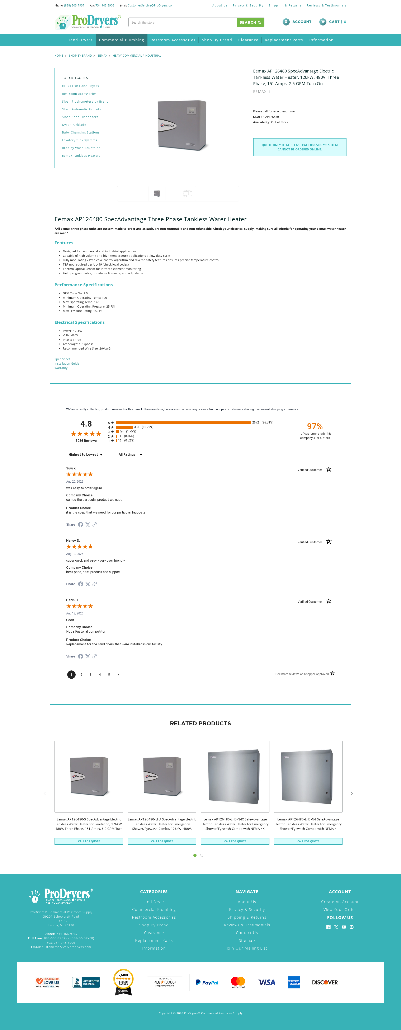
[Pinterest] (351, 927)
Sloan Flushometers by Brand (85, 101)
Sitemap (247, 940)
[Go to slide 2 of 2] (201, 855)
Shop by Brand (217, 39)
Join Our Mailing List (247, 948)
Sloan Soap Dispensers (80, 117)
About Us (220, 5)
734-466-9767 (61, 934)
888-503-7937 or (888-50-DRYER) (61, 938)
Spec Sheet (62, 359)
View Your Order (340, 909)
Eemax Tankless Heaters (81, 156)
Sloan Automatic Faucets (81, 109)
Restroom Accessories (173, 39)
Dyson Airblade (74, 125)
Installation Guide (67, 363)
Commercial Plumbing (121, 39)
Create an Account (340, 901)
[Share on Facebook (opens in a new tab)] (80, 525)
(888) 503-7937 (74, 5)
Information (321, 39)
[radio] (200, 422)
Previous (45, 794)
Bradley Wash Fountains (81, 148)
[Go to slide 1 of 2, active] (195, 855)
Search (249, 22)
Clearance (248, 39)
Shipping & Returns (285, 5)
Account (302, 22)
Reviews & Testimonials (326, 5)
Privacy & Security (248, 5)
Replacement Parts (284, 39)
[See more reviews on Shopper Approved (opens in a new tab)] (94, 524)
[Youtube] (344, 927)
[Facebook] (328, 927)
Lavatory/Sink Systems (79, 140)
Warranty (61, 368)
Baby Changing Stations (81, 132)
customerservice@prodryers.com (61, 947)
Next (352, 794)
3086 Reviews (91, 441)
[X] (336, 927)
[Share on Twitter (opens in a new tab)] (87, 524)
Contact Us (247, 932)
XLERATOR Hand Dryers (80, 86)
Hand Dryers (80, 39)
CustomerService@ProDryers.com (151, 5)
